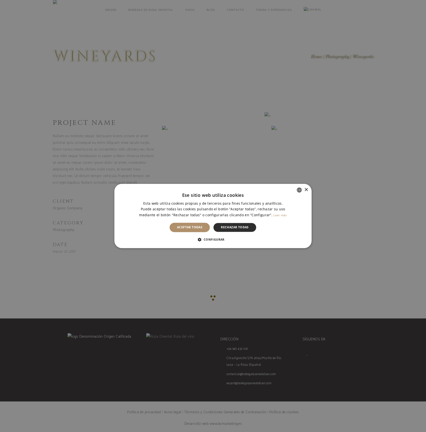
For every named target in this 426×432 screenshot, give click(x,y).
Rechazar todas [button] (235, 227)
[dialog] (213, 216)
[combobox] (299, 189)
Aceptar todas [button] (189, 227)
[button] (212, 239)
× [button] (306, 190)
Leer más (280, 215)
